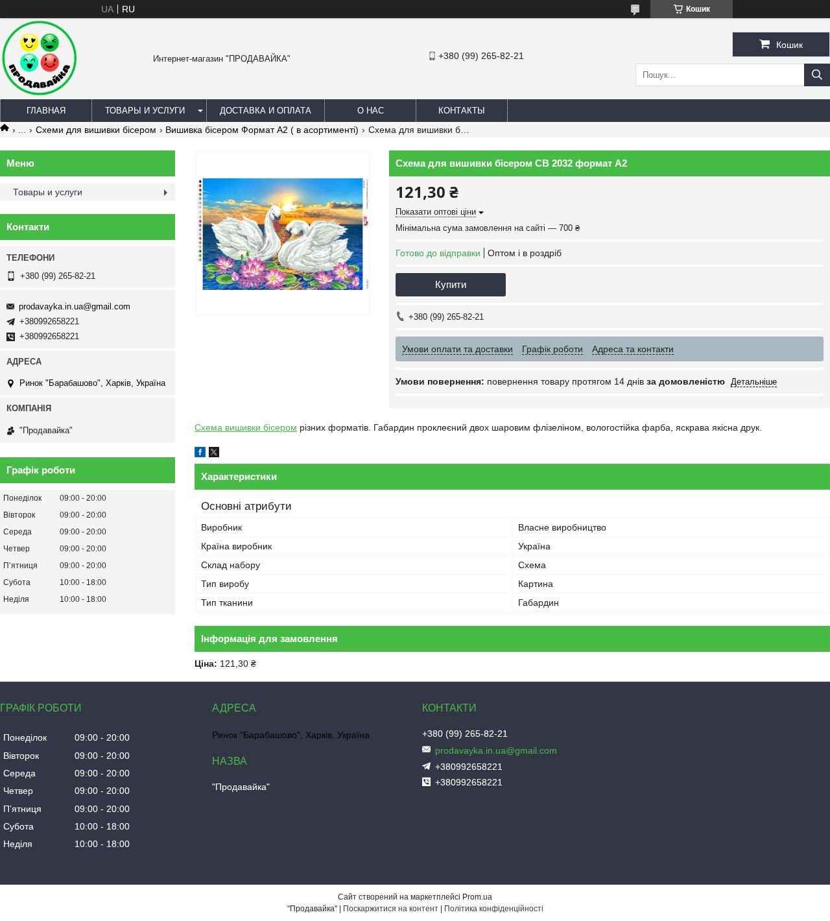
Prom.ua (477, 897)
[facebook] (200, 454)
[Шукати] (817, 75)
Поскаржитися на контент (390, 908)
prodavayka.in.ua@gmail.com (74, 306)
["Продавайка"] (39, 93)
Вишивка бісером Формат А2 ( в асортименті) (262, 130)
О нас (370, 110)
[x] (214, 454)
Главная (46, 110)
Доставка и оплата (265, 110)
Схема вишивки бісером (246, 427)
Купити (450, 284)
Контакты (461, 110)
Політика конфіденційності (493, 908)
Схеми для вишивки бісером (96, 130)
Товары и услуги (145, 110)
